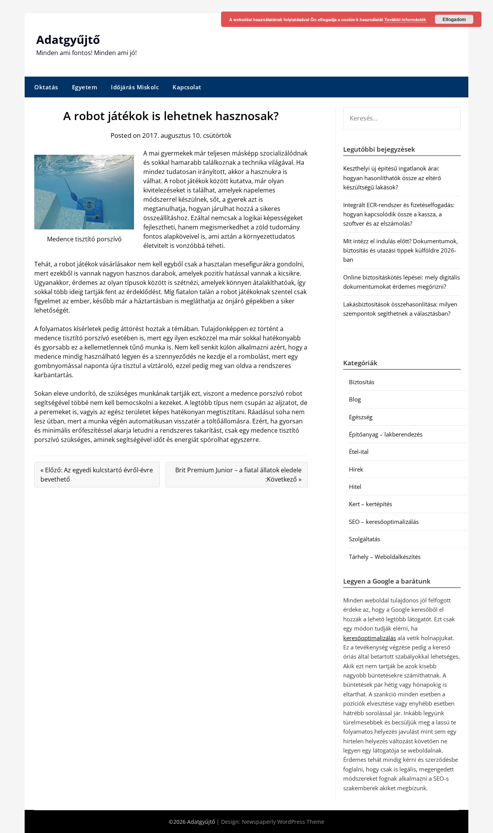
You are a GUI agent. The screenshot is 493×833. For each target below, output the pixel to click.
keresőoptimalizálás (369, 638)
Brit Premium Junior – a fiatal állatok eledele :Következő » (238, 474)
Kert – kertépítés (370, 504)
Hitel (355, 486)
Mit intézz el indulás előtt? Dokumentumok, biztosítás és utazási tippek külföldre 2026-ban (400, 250)
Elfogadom (454, 19)
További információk (405, 19)
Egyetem (84, 87)
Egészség (360, 417)
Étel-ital (359, 451)
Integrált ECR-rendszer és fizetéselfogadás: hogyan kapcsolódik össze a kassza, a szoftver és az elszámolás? (398, 214)
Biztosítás (361, 382)
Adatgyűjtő (68, 39)
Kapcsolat (187, 87)
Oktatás (46, 87)
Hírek (356, 469)
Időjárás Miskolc (135, 87)
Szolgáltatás (364, 539)
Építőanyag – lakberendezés (386, 434)
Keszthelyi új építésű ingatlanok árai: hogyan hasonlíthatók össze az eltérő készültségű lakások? (392, 177)
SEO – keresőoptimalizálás (384, 521)
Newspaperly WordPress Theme (283, 821)
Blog (355, 399)
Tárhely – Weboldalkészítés (385, 556)
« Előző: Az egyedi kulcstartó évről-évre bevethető (96, 474)
